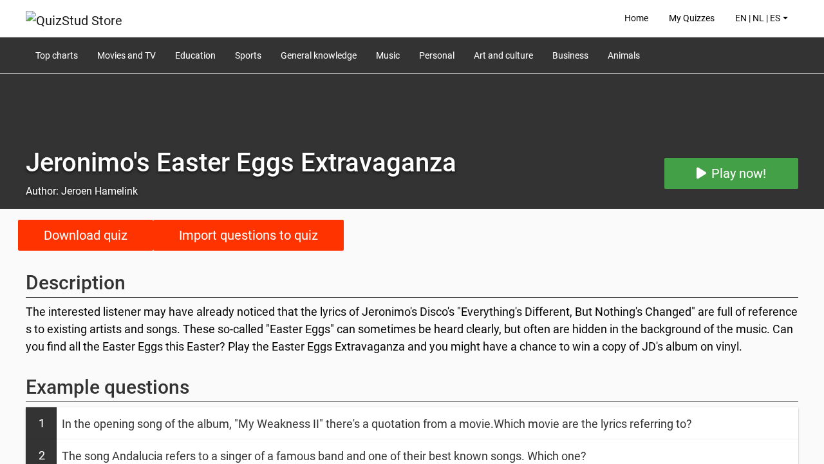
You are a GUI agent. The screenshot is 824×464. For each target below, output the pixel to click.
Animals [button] (624, 55)
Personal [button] (436, 55)
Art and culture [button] (503, 55)
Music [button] (388, 55)
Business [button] (570, 55)
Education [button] (195, 55)
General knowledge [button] (319, 55)
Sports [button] (248, 55)
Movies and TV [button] (126, 55)
